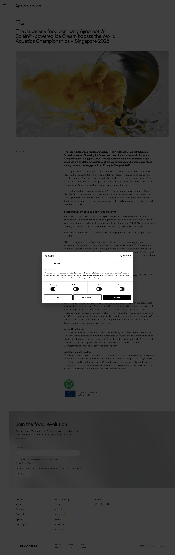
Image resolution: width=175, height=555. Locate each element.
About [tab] (118, 263)
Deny (58, 297)
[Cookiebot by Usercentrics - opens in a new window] (122, 256)
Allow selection (87, 297)
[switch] (76, 289)
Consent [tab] (57, 263)
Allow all (117, 297)
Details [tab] (87, 263)
